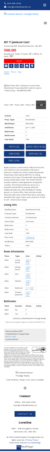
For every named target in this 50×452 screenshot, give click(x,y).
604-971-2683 (10, 337)
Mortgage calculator (36, 153)
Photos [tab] (13, 71)
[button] (12, 3)
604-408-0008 (14, 3)
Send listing (14, 153)
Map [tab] (19, 71)
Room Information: (14, 251)
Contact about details (36, 146)
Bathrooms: (10, 301)
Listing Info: (10, 205)
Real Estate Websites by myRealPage (25, 443)
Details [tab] (6, 71)
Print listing (14, 160)
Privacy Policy (32, 440)
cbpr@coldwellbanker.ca (19, 7)
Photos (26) (14, 146)
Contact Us (25, 414)
